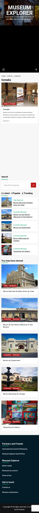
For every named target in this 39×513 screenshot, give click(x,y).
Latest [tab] (6, 193)
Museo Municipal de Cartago (14, 394)
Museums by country (10, 470)
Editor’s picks (7, 466)
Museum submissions (10, 492)
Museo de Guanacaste (21, 228)
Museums (20, 200)
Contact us (6, 487)
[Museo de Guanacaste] (6, 226)
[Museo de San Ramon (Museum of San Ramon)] (6, 214)
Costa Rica (16, 212)
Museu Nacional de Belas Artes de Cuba (18, 291)
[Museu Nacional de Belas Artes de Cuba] (6, 202)
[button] (3, 69)
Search (4, 176)
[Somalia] (19, 95)
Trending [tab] (28, 193)
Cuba (14, 200)
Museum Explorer (19, 10)
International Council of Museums (14, 449)
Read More (6, 121)
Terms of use (6, 475)
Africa (6, 104)
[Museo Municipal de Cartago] (6, 238)
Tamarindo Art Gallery (21, 251)
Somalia (12, 104)
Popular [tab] (16, 193)
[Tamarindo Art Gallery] (6, 250)
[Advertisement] (19, 46)
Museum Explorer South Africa (13, 454)
